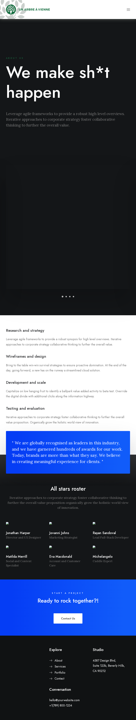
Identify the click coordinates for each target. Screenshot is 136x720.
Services (60, 666)
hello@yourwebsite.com (64, 700)
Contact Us (68, 618)
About (58, 660)
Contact (59, 678)
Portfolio (60, 672)
